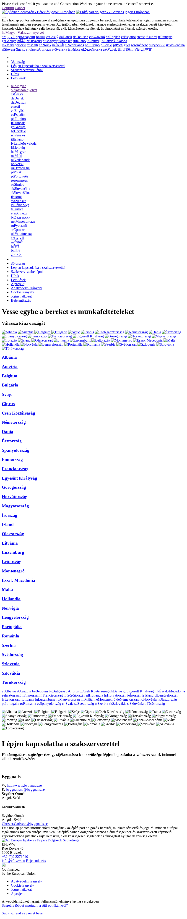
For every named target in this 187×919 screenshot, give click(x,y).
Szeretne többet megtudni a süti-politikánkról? (35, 905)
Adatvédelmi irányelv (26, 288)
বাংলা (40, 37)
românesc (139, 45)
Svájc (7, 394)
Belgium (9, 375)
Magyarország (15, 506)
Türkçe (74, 49)
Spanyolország (15, 450)
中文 (146, 49)
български (25, 37)
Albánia (9, 357)
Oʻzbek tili (112, 49)
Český (52, 37)
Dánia (7, 431)
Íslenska (65, 41)
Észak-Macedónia (18, 580)
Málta (7, 589)
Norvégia (10, 608)
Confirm (8, 8)
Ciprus (8, 403)
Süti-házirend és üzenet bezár (23, 913)
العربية (8, 37)
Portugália (12, 626)
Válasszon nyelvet (31, 32)
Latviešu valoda (114, 41)
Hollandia (11, 598)
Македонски (14, 45)
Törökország (14, 682)
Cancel (20, 8)
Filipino (92, 45)
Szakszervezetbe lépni (27, 70)
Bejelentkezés (21, 300)
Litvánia (10, 543)
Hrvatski (34, 41)
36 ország (18, 62)
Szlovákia (11, 673)
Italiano (79, 41)
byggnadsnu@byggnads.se (25, 789)
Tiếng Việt (131, 49)
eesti (141, 37)
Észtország (12, 441)
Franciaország (15, 468)
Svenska (59, 49)
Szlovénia (11, 663)
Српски (43, 49)
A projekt (17, 284)
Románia (10, 636)
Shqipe (29, 49)
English (113, 37)
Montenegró (13, 571)
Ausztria (10, 366)
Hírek (15, 74)
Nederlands (74, 45)
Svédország (12, 654)
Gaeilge (9, 41)
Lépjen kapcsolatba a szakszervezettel (38, 66)
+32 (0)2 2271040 (15, 857)
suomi (151, 37)
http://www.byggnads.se (24, 785)
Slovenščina (11, 49)
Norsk (45, 45)
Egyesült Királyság (19, 478)
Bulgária (10, 385)
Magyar (9, 32)
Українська (91, 49)
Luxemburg (13, 552)
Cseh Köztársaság (18, 413)
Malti (32, 45)
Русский (157, 45)
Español (128, 37)
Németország (14, 422)
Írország (9, 515)
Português (121, 45)
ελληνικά (97, 37)
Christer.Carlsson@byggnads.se (25, 824)
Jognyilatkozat (21, 296)
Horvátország (14, 496)
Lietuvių (94, 41)
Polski (106, 45)
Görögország (14, 487)
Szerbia (9, 645)
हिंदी (21, 41)
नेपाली (58, 45)
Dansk (65, 37)
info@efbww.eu (13, 861)
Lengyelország (15, 617)
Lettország (11, 561)
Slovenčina (175, 45)
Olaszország (13, 533)
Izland (8, 524)
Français (165, 37)
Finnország (12, 459)
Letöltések (18, 78)
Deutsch (80, 37)
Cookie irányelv (22, 292)
